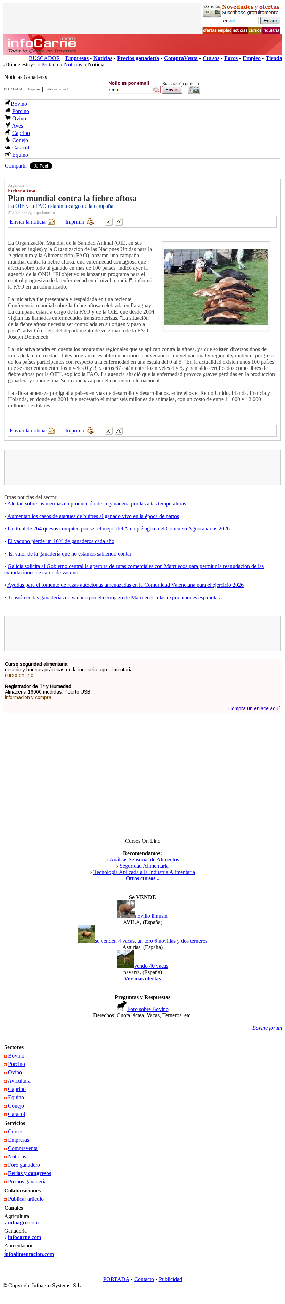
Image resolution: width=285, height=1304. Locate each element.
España (34, 89)
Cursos (15, 1131)
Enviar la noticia (28, 222)
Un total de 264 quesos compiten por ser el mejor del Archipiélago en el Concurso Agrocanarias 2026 (119, 529)
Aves (17, 126)
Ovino (19, 118)
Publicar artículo (26, 1199)
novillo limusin (151, 916)
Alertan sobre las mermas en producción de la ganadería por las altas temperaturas (96, 504)
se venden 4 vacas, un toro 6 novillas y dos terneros (151, 941)
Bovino (19, 104)
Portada (49, 64)
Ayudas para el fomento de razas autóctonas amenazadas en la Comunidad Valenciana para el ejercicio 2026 (125, 585)
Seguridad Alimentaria (144, 866)
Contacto (144, 1279)
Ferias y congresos (29, 1173)
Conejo (20, 140)
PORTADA (13, 89)
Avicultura (19, 1081)
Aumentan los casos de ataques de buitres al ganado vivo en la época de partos (93, 516)
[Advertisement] (142, 467)
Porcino (20, 111)
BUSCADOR (44, 58)
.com (23, 1222)
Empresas (18, 1140)
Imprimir (74, 222)
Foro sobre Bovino (148, 1009)
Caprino (21, 133)
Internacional (56, 89)
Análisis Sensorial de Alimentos (144, 859)
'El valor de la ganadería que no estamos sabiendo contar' (70, 554)
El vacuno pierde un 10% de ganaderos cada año (61, 541)
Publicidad (170, 1279)
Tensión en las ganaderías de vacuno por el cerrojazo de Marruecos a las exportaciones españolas (114, 597)
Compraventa (23, 1148)
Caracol (20, 148)
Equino (20, 155)
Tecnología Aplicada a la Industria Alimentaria (144, 872)
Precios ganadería (27, 1181)
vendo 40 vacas (151, 966)
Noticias (73, 64)
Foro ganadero (24, 1165)
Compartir (16, 166)
